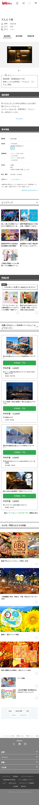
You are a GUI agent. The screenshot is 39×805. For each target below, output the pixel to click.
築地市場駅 (19, 711)
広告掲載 (15, 786)
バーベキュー (13, 513)
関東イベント (30, 736)
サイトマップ (6, 776)
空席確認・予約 (19, 363)
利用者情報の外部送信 (9, 780)
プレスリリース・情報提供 (26, 783)
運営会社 (23, 786)
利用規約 (15, 776)
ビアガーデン (24, 513)
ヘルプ (4, 783)
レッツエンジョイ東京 (8, 736)
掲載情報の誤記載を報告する (30, 190)
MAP (12, 148)
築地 (10, 711)
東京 (28, 711)
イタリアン (24, 715)
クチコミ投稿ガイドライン (25, 780)
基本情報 (5, 129)
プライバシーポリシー (27, 776)
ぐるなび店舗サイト (16, 179)
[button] (18, 70)
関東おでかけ (20, 736)
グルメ (14, 715)
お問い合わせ (12, 783)
